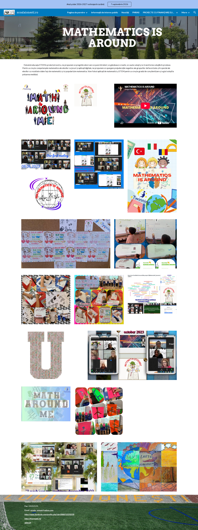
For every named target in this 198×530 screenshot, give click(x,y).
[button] (195, 12)
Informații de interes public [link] (104, 12)
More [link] (184, 12)
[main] (112, 38)
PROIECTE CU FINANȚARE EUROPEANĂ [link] (159, 12)
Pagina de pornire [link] (76, 12)
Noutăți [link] (125, 12)
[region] (99, 4)
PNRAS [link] (135, 12)
